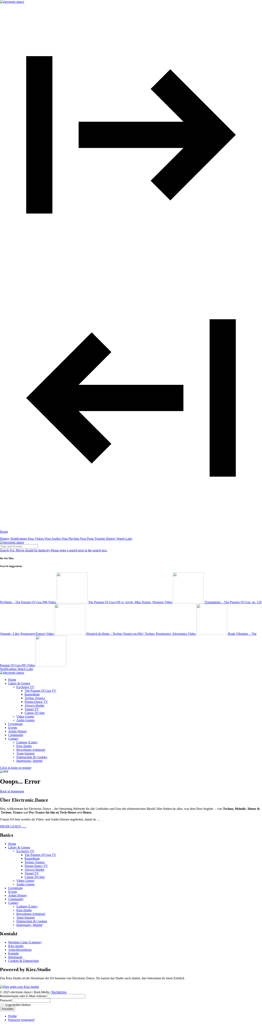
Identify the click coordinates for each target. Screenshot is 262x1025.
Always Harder (34, 705)
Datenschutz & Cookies (31, 757)
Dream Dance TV (36, 701)
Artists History (17, 895)
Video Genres (25, 716)
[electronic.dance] (12, 1)
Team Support (25, 753)
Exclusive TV (25, 687)
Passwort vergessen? (21, 1020)
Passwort (6, 1000)
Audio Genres (25, 720)
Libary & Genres (19, 847)
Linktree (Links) (26, 742)
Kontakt (13, 953)
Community (16, 899)
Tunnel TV (32, 709)
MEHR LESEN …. (13, 826)
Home (12, 843)
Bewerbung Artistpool (30, 749)
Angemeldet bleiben (18, 1005)
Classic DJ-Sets (35, 713)
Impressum (15, 957)
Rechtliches (59, 992)
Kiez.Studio (24, 746)
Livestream (15, 888)
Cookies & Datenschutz (23, 960)
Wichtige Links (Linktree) (25, 942)
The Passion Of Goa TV (40, 690)
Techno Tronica (35, 698)
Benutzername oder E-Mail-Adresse (23, 996)
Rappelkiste (32, 694)
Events (12, 891)
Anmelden (8, 1008)
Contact (13, 903)
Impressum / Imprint (29, 760)
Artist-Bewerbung (20, 949)
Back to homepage (12, 791)
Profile (12, 1016)
